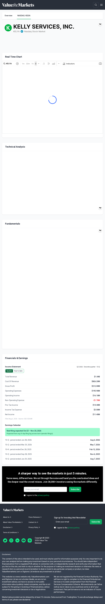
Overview (8, 16)
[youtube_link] (24, 540)
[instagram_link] (11, 540)
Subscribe (75, 489)
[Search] (95, 4)
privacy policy (43, 495)
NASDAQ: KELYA (23, 16)
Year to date (18, 371)
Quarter (9, 371)
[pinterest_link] (30, 540)
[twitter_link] (5, 540)
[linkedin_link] (17, 540)
